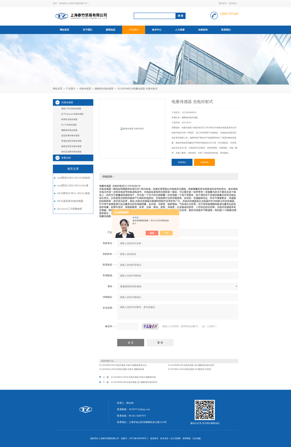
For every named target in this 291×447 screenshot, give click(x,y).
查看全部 (66, 158)
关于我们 (87, 29)
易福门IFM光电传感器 (71, 108)
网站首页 (64, 29)
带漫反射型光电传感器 (71, 141)
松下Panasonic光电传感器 (72, 114)
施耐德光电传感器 (104, 88)
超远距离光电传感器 (70, 135)
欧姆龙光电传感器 (69, 119)
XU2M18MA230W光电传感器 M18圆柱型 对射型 (189, 369)
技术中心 (156, 29)
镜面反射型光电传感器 (71, 146)
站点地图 (197, 438)
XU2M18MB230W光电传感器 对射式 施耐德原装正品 (123, 365)
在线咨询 (203, 29)
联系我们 (233, 3)
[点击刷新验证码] (150, 326)
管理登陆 (187, 438)
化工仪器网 (175, 438)
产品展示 (133, 29)
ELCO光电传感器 (69, 125)
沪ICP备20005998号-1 (138, 438)
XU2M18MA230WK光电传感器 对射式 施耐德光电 (121, 369)
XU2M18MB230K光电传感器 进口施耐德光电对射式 (191, 365)
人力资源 (180, 29)
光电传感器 (85, 88)
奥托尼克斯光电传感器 (71, 152)
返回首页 (223, 3)
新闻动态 (110, 29)
